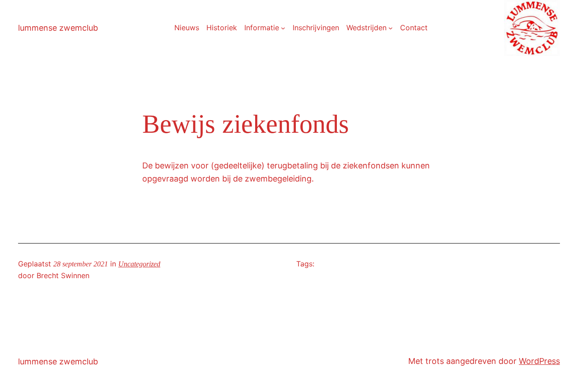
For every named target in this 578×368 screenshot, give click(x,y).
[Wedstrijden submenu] (390, 28)
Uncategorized (139, 264)
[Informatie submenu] (283, 28)
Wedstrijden (366, 27)
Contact (414, 27)
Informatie (261, 27)
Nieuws (186, 27)
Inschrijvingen (316, 27)
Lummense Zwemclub (58, 28)
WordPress (539, 361)
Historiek (221, 27)
